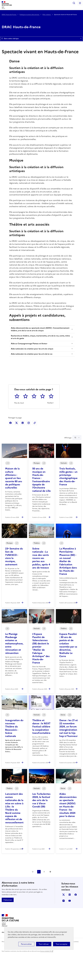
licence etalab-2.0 (45, 951)
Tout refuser (44, 944)
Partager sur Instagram (28, 423)
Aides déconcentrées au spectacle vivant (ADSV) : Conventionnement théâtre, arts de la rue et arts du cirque (40, 329)
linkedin (69, 895)
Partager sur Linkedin (22, 423)
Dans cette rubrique (11, 38)
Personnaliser (26, 944)
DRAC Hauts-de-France (9, 15)
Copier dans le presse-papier (35, 423)
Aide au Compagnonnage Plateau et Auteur (29, 343)
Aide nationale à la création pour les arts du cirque (32, 348)
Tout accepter (61, 944)
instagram (63, 901)
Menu (80, 3)
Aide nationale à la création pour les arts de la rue (31, 354)
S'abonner (7, 900)
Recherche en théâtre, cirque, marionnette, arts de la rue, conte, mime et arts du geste (40, 337)
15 (75, 437)
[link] (32, 871)
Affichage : (70, 437)
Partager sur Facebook (10, 423)
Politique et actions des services (30, 15)
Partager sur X (16, 423)
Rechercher (74, 3)
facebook (75, 895)
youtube (69, 901)
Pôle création (46, 15)
